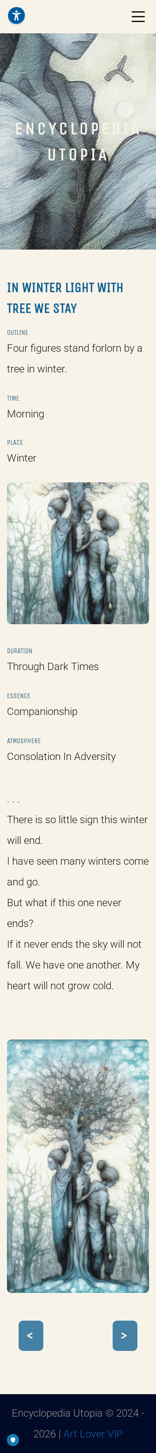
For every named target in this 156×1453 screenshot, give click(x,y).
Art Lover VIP (93, 1434)
